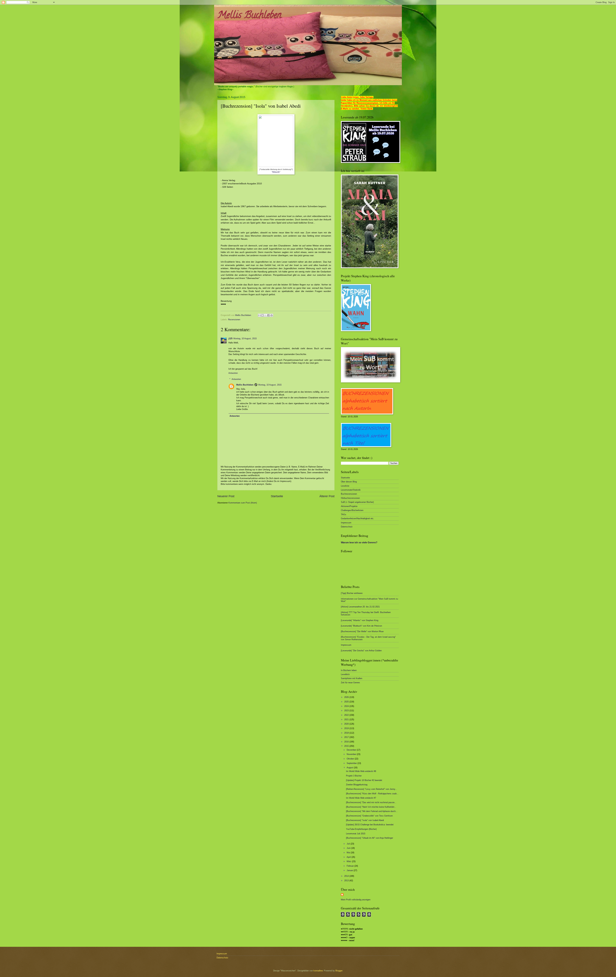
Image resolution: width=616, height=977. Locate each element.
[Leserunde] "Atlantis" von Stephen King (359, 620)
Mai (349, 852)
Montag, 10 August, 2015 (245, 338)
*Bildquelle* (276, 172)
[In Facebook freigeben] (268, 315)
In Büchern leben (349, 670)
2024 (346, 706)
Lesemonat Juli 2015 (355, 833)
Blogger (338, 970)
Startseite (277, 496)
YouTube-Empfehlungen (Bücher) (361, 829)
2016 (346, 741)
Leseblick (345, 674)
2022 (346, 715)
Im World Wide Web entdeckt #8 (361, 771)
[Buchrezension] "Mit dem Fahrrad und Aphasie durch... (372, 811)
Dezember (352, 750)
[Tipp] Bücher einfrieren (352, 593)
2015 (346, 746)
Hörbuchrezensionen (350, 498)
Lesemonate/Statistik (351, 490)
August (350, 767)
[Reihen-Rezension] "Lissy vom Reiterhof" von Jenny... (371, 789)
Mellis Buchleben (249, 15)
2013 (346, 880)
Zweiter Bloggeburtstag (356, 784)
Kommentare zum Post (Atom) (242, 503)
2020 (346, 724)
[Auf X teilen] (265, 315)
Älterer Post (326, 496)
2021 (346, 719)
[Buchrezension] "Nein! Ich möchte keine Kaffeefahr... (371, 807)
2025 (346, 701)
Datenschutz (347, 526)
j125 (230, 338)
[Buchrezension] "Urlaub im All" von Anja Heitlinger (369, 838)
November (352, 754)
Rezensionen (234, 319)
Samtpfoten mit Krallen (351, 678)
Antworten (233, 373)
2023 (346, 710)
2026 (346, 697)
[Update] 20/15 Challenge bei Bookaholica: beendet (370, 824)
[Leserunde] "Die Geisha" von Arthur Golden (361, 650)
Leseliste (345, 486)
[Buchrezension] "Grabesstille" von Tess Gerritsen (369, 816)
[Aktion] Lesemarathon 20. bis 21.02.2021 (360, 606)
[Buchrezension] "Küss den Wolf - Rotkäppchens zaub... (372, 793)
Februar (350, 866)
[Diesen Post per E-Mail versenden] (259, 315)
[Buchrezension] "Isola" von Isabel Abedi (365, 820)
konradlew (318, 970)
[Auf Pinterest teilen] (271, 315)
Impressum (346, 522)
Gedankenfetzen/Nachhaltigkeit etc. (357, 518)
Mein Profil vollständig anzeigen (355, 899)
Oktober (351, 758)
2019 (346, 728)
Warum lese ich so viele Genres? (359, 542)
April (349, 857)
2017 (346, 737)
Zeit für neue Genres (350, 682)
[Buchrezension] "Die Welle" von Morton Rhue (362, 631)
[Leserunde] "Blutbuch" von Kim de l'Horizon (361, 626)
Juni (349, 848)
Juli (349, 844)
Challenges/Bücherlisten (352, 510)
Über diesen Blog (349, 481)
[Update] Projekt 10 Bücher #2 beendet (364, 780)
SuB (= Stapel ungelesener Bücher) (357, 502)
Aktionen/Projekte (349, 506)
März (349, 861)
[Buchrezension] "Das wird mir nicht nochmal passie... (371, 802)
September (352, 763)
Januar (350, 870)
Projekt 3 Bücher (354, 776)
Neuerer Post (225, 496)
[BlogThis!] (262, 315)
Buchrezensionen (349, 494)
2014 (346, 876)
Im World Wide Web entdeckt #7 (361, 798)
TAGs (343, 514)
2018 (346, 733)
